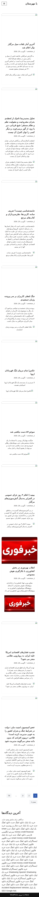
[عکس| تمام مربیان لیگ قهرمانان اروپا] (19, 353)
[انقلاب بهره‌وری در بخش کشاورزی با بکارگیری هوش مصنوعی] (19, 550)
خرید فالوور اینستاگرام (18, 869)
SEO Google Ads (9, 891)
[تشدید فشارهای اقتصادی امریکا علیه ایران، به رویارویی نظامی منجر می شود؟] (19, 635)
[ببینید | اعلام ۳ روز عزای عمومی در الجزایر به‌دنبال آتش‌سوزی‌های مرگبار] (19, 477)
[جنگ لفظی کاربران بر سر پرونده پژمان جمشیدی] (19, 279)
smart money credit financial (23, 838)
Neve (27, 895)
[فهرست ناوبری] (4, 3)
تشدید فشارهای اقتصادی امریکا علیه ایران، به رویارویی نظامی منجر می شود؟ (20, 655)
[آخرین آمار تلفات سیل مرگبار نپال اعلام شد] (19, 27)
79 (9, 796)
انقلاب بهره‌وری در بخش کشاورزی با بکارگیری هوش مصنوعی (22, 571)
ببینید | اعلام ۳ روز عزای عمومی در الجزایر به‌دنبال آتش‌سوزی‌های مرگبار (19, 498)
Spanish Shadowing (27, 872)
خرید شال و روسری (14, 826)
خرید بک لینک (30, 822)
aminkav (30, 51)
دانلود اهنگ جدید (17, 822)
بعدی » (33, 802)
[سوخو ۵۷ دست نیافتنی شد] (19, 414)
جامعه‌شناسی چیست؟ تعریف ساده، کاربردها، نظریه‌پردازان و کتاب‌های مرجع (20, 214)
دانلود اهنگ (25, 829)
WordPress (14, 895)
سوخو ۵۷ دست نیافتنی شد (22, 432)
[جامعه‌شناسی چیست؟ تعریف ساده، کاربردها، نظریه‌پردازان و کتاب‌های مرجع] (19, 193)
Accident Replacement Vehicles (15, 888)
